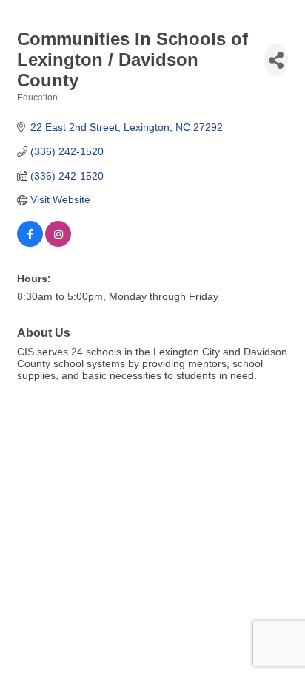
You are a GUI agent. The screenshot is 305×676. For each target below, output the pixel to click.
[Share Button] (276, 60)
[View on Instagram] (58, 243)
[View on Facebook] (30, 243)
